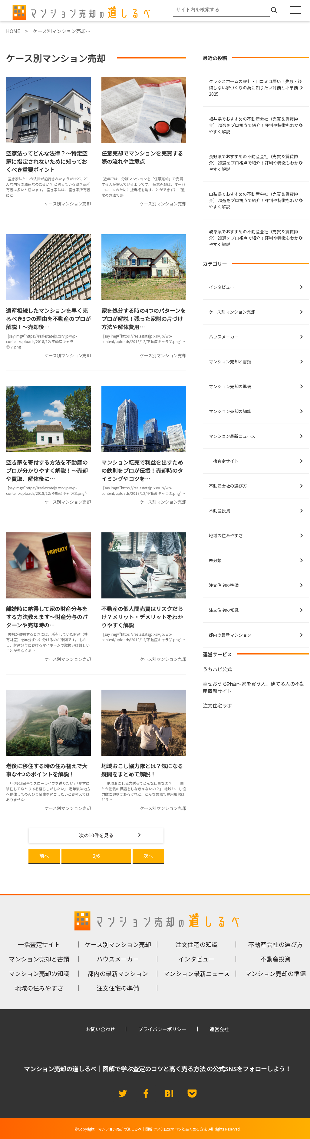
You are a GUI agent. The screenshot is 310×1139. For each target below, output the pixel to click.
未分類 (215, 560)
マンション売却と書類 (230, 361)
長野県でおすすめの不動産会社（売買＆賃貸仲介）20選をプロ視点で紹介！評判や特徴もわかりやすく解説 (256, 162)
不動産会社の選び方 (228, 486)
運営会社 (219, 1029)
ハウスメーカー (224, 337)
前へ (44, 855)
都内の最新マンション (230, 635)
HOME (13, 31)
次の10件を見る (96, 835)
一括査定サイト (224, 461)
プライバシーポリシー (162, 1029)
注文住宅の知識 (224, 610)
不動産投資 (219, 511)
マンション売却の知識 (230, 411)
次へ (148, 855)
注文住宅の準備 (224, 585)
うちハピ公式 (217, 669)
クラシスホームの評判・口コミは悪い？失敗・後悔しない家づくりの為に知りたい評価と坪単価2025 (255, 87)
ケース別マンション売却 (232, 312)
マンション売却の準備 (230, 386)
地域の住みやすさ (226, 535)
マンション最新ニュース (232, 436)
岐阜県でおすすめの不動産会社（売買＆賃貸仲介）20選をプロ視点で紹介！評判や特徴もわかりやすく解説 (256, 237)
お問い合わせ (100, 1029)
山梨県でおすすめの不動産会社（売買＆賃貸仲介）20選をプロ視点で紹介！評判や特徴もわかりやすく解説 (256, 200)
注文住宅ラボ (217, 705)
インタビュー (221, 287)
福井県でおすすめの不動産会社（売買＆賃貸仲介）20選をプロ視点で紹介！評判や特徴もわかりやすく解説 (256, 125)
